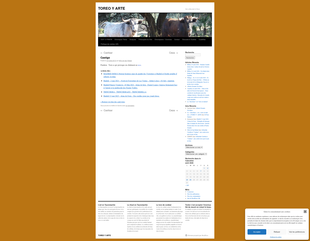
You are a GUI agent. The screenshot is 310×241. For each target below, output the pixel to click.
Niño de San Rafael (125, 61)
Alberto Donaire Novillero (194, 86)
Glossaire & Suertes (189, 39)
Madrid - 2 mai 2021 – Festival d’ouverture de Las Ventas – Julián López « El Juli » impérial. (138, 80)
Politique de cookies (276, 237)
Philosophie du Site (145, 39)
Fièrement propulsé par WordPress (198, 235)
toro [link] (139, 65)
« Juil (187, 185)
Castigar (107, 52)
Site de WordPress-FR (193, 198)
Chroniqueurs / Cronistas (163, 39)
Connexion (190, 192)
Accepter (256, 232)
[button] (305, 211)
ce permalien (130, 105)
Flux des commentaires (193, 196)
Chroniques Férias (120, 39)
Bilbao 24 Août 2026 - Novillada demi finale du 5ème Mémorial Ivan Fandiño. (198, 73)
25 (190, 180)
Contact (177, 39)
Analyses (133, 39)
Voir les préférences (297, 232)
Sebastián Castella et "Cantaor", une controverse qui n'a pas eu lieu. (198, 132)
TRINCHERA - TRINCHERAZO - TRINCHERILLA (124, 92)
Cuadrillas (202, 39)
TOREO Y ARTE (111, 8)
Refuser (277, 232)
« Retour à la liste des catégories (113, 101)
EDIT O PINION (106, 39)
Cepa (173, 52)
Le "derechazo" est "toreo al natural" (197, 102)
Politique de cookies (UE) (110, 44)
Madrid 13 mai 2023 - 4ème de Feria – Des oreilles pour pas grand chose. (131, 96)
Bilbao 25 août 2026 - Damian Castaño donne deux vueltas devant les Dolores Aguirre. (198, 67)
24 (187, 180)
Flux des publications (193, 194)
